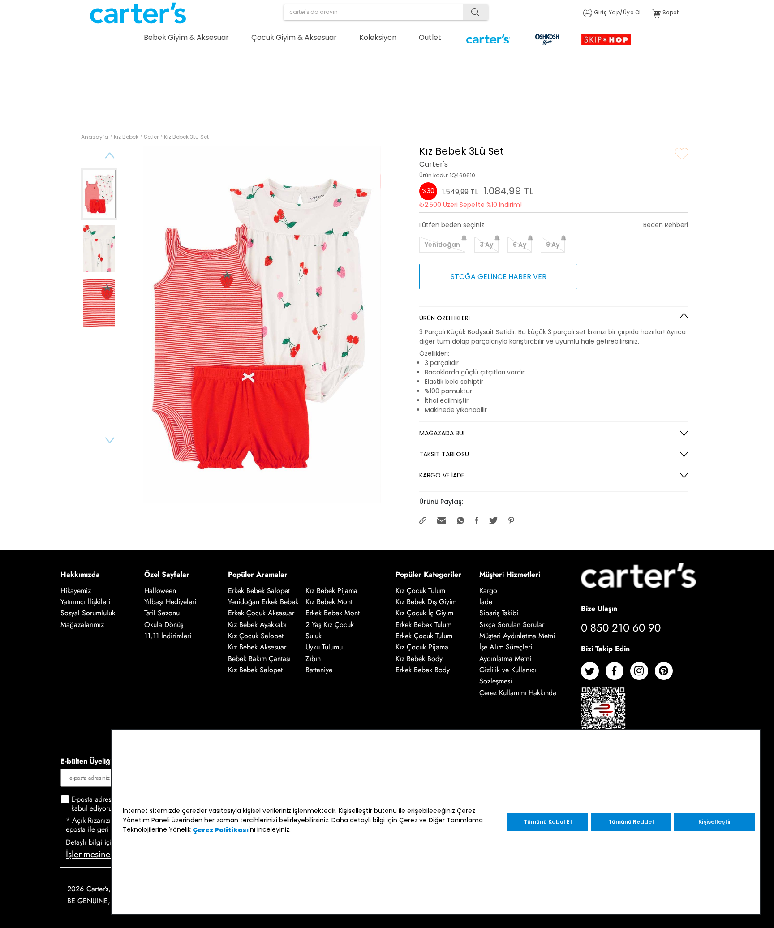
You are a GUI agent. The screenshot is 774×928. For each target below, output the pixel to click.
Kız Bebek (127, 137)
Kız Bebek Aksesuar (257, 647)
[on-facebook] (618, 674)
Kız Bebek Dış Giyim (426, 602)
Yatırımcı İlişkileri (85, 602)
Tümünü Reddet (631, 821)
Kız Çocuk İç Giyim (424, 613)
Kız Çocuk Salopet (256, 636)
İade (485, 602)
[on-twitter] (593, 674)
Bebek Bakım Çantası (259, 658)
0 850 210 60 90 (621, 628)
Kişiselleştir (714, 821)
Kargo (488, 590)
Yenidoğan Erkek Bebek (263, 602)
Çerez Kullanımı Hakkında (517, 692)
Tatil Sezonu (162, 613)
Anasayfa (95, 137)
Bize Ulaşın (599, 608)
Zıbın (313, 658)
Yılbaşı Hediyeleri (170, 602)
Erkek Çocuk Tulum (424, 636)
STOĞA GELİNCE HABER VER (498, 276)
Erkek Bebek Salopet (259, 590)
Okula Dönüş (163, 624)
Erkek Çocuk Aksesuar (261, 613)
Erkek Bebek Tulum (424, 624)
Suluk (313, 636)
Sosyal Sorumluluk (87, 613)
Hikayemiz (75, 590)
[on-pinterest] (667, 674)
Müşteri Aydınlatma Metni (517, 636)
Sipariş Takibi (498, 613)
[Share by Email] (442, 520)
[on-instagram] (642, 674)
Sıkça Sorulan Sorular (511, 624)
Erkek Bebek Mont (332, 613)
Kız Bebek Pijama (331, 590)
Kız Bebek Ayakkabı (257, 624)
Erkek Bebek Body (423, 670)
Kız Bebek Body (419, 658)
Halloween (160, 590)
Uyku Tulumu (324, 647)
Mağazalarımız (82, 624)
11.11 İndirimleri (167, 636)
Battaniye (318, 670)
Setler (152, 137)
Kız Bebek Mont (329, 602)
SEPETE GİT (634, 88)
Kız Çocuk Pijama (422, 647)
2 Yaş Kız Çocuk (329, 624)
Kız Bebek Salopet (255, 670)
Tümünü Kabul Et (548, 821)
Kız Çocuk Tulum (420, 590)
